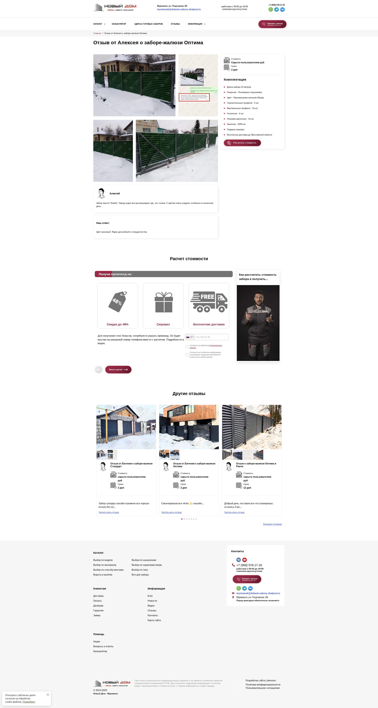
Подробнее (29, 702)
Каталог (97, 24)
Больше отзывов (272, 524)
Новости (152, 601)
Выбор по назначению (144, 560)
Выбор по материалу (104, 565)
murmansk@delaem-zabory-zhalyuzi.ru (179, 9)
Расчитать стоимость (244, 143)
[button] (182, 519)
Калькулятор (119, 24)
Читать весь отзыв (109, 512)
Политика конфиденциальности (263, 684)
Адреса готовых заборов (148, 24)
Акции (96, 641)
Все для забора (140, 574)
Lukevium (271, 680)
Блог (150, 596)
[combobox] (190, 337)
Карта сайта (154, 620)
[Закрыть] (47, 694)
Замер (96, 615)
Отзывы (175, 24)
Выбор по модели (103, 560)
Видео (151, 605)
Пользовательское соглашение (263, 688)
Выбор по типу (140, 570)
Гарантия (98, 610)
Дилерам (98, 605)
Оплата (97, 601)
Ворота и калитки (102, 574)
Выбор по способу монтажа (108, 570)
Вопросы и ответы (103, 646)
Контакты (153, 615)
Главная (97, 33)
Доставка (98, 596)
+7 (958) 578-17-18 (277, 5)
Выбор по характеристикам (147, 565)
